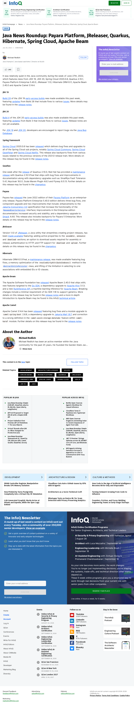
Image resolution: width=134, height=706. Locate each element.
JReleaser (22, 232)
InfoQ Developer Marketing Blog (9, 665)
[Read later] (18, 69)
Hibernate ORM (26, 379)
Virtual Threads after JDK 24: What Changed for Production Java (17, 431)
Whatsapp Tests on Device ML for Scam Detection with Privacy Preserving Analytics (66, 499)
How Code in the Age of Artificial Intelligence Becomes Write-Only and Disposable (111, 484)
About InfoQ (8, 649)
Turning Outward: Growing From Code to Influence (109, 493)
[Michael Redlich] (5, 58)
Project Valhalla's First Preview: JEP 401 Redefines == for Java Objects (17, 423)
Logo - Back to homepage (15, 3)
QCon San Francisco (49, 662)
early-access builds (35, 98)
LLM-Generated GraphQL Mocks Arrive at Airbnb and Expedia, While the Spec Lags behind (22, 502)
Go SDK (36, 285)
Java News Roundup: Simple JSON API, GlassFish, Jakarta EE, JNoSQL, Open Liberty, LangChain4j (18, 406)
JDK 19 (9, 130)
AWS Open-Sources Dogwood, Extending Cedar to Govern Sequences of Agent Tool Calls (76, 422)
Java (6, 28)
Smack (6, 216)
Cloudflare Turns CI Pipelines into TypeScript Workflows (75, 413)
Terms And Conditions (110, 695)
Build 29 (7, 98)
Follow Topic (77, 362)
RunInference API (21, 288)
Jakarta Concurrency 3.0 (15, 207)
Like (9, 69)
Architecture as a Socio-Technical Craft (65, 492)
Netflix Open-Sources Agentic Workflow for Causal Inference (74, 405)
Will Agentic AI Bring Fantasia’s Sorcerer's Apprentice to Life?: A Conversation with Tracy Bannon (75, 453)
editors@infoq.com (67, 693)
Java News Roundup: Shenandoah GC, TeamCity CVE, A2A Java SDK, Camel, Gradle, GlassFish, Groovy (17, 440)
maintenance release (40, 259)
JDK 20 (22, 130)
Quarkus (62, 375)
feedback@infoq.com (10, 693)
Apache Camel (45, 379)
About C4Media (9, 653)
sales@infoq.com (38, 693)
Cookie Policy (125, 695)
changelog (40, 184)
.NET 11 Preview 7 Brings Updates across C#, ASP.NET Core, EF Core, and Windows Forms (76, 442)
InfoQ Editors (8, 644)
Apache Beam (71, 288)
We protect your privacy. (109, 79)
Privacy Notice (95, 695)
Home (5, 611)
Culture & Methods (104, 477)
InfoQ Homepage (9, 24)
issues (66, 101)
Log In (6, 623)
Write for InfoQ (9, 640)
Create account (7, 617)
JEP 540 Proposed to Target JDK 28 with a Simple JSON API (18, 415)
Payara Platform (61, 197)
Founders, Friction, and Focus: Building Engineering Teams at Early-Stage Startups (110, 501)
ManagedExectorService (14, 210)
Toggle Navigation (5, 3)
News (20, 24)
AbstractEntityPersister (15, 266)
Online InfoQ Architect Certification (46, 629)
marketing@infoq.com (11, 701)
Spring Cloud (9, 146)
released (39, 146)
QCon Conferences (8, 630)
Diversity (6, 674)
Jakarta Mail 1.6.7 (63, 314)
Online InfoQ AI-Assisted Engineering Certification (48, 653)
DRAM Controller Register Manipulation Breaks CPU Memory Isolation (21, 484)
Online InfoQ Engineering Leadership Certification (46, 640)
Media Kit (7, 657)
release (25, 172)
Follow (83, 57)
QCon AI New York (48, 668)
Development (26, 370)
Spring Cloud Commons (59, 149)
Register (114, 3)
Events (6, 636)
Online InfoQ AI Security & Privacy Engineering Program (49, 617)
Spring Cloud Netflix (28, 152)
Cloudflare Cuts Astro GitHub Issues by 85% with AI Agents (67, 484)
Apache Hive (73, 285)
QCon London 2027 (49, 675)
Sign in (126, 3)
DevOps (67, 370)
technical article (67, 298)
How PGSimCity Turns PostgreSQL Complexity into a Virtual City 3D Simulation (23, 493)
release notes (25, 104)
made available (15, 236)
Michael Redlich (14, 58)
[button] (114, 72)
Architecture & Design (48, 370)
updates (16, 101)
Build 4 (6, 117)
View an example (116, 59)
